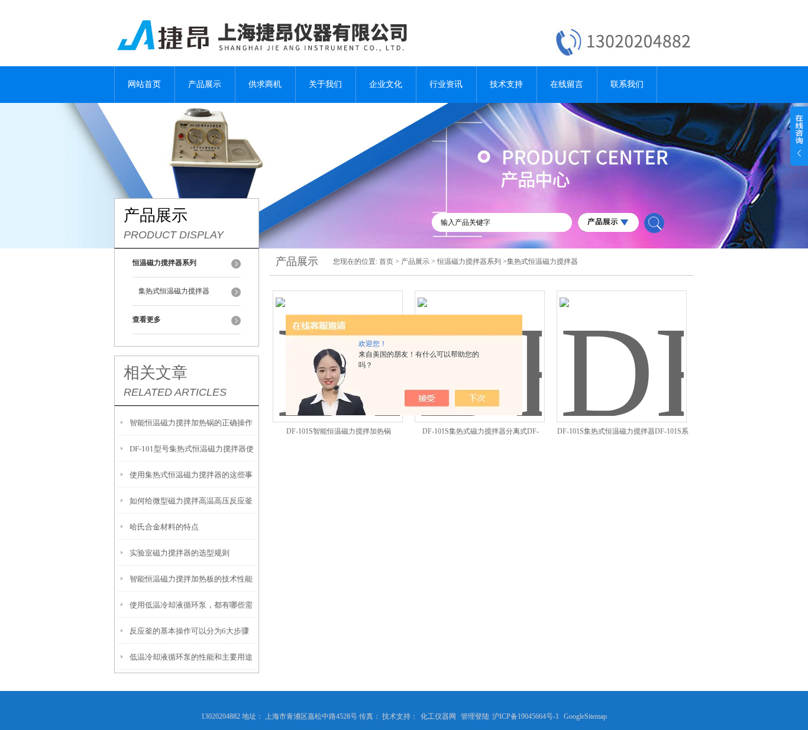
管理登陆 (475, 716)
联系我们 (627, 84)
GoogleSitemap (585, 716)
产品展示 (204, 84)
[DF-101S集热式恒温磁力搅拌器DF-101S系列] (622, 342)
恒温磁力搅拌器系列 (469, 261)
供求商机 (265, 84)
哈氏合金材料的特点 (164, 526)
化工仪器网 (438, 716)
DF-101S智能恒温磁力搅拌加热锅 (338, 431)
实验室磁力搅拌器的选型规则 (180, 552)
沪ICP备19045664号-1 (525, 716)
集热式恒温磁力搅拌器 (173, 291)
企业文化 (385, 84)
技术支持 (506, 84)
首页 (386, 261)
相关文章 (156, 373)
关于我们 (325, 84)
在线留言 (566, 84)
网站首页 (144, 84)
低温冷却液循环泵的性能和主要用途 (191, 657)
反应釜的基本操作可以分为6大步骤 (189, 630)
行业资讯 (446, 84)
